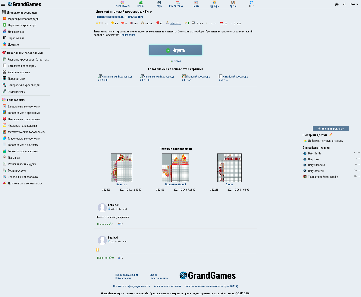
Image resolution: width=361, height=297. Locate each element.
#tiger (124, 35)
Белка (229, 184)
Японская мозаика (19, 72)
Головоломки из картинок (23, 151)
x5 (161, 23)
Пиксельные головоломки (25, 53)
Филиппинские (16, 91)
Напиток (121, 184)
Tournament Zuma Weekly (323, 177)
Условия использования (167, 286)
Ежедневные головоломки (24, 106)
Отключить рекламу (331, 128)
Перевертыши (16, 79)
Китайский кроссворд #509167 (233, 78)
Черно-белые (16, 38)
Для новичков (16, 32)
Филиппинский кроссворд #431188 (157, 78)
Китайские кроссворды (22, 66)
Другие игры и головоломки (25, 183)
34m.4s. (149, 23)
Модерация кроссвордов (23, 19)
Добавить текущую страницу (325, 141)
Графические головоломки (24, 138)
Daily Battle (314, 153)
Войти (354, 4)
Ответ (177, 61)
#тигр (131, 35)
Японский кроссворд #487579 (196, 78)
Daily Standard (316, 165)
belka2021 (175, 23)
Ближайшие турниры (316, 147)
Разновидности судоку (22, 164)
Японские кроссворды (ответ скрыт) (30, 59)
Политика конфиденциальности (131, 286)
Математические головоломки (26, 132)
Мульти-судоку (17, 170)
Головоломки (16, 100)
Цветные (13, 44)
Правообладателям (126, 274)
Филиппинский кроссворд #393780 (115, 78)
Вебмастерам (123, 278)
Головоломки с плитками (23, 145)
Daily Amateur (316, 171)
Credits (153, 274)
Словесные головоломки (23, 177)
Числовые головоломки (22, 125)
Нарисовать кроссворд (22, 25)
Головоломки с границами (24, 113)
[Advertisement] (175, 120)
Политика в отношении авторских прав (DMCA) (211, 286)
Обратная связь (159, 278)
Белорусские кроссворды (24, 85)
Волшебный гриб (175, 184)
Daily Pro (313, 159)
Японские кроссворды (22, 12)
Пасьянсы (14, 158)
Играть (178, 50)
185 (136, 23)
